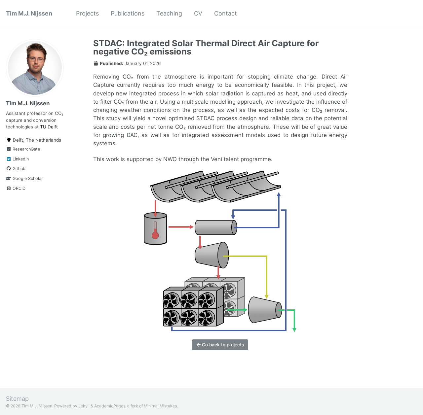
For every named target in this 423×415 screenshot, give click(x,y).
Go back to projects (222, 344)
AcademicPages (109, 405)
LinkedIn (20, 158)
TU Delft (49, 126)
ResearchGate (25, 149)
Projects (87, 13)
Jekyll (84, 405)
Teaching (169, 13)
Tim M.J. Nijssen (29, 13)
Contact (225, 13)
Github (18, 168)
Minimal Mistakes (160, 405)
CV (198, 13)
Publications (127, 13)
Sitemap (17, 398)
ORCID (18, 188)
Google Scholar (27, 178)
